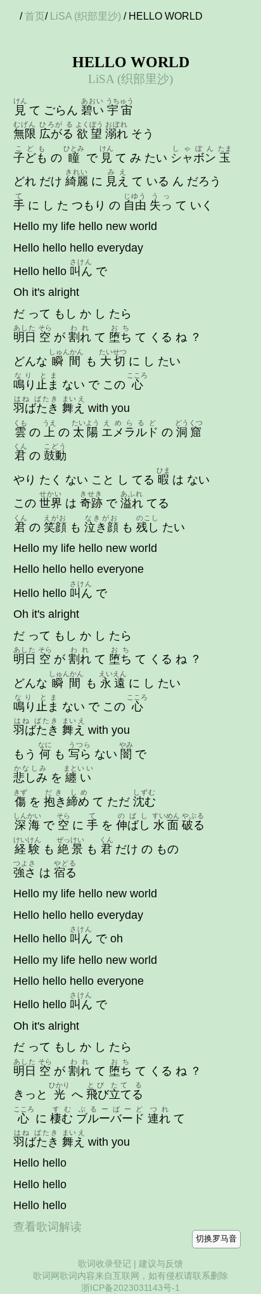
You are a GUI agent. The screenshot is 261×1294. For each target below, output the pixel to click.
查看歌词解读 (47, 1226)
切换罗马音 (216, 1238)
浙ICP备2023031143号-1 (130, 1288)
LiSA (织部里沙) (85, 16)
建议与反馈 (161, 1264)
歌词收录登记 (104, 1264)
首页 (35, 16)
